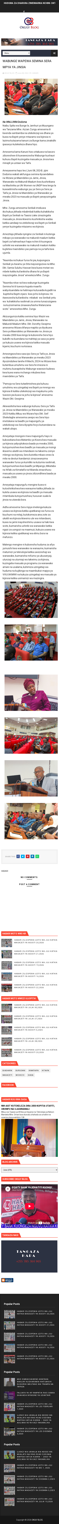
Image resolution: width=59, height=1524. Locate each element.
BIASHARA (7, 1071)
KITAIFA (45, 1071)
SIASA (30, 1075)
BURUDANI (20, 1071)
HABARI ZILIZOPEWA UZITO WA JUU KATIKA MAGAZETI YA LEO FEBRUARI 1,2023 (35, 1406)
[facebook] (24, 12)
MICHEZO (20, 1075)
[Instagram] (34, 9)
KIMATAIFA (34, 1071)
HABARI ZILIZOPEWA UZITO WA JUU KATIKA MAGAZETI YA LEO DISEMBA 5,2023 (34, 1431)
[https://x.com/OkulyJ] (29, 9)
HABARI (35, 73)
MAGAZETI (7, 1075)
